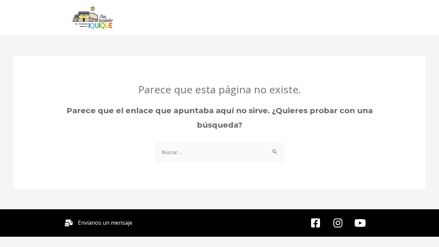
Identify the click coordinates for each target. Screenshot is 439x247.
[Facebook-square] (315, 223)
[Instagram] (338, 223)
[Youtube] (360, 223)
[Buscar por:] (219, 152)
